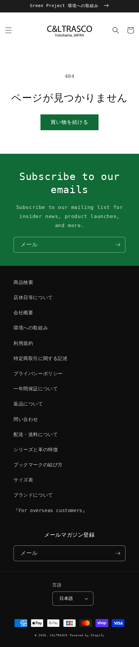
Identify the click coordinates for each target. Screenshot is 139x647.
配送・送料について (35, 434)
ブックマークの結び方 (38, 464)
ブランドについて (33, 495)
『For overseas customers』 (50, 510)
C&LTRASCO (58, 635)
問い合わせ (25, 419)
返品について (28, 403)
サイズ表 (23, 479)
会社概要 (23, 312)
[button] (8, 30)
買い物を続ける (69, 122)
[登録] (117, 245)
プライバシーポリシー (38, 373)
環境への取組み (30, 327)
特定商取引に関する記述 (40, 358)
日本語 (66, 598)
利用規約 (23, 343)
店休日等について (33, 297)
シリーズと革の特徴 (35, 449)
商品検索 (23, 282)
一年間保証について (35, 388)
